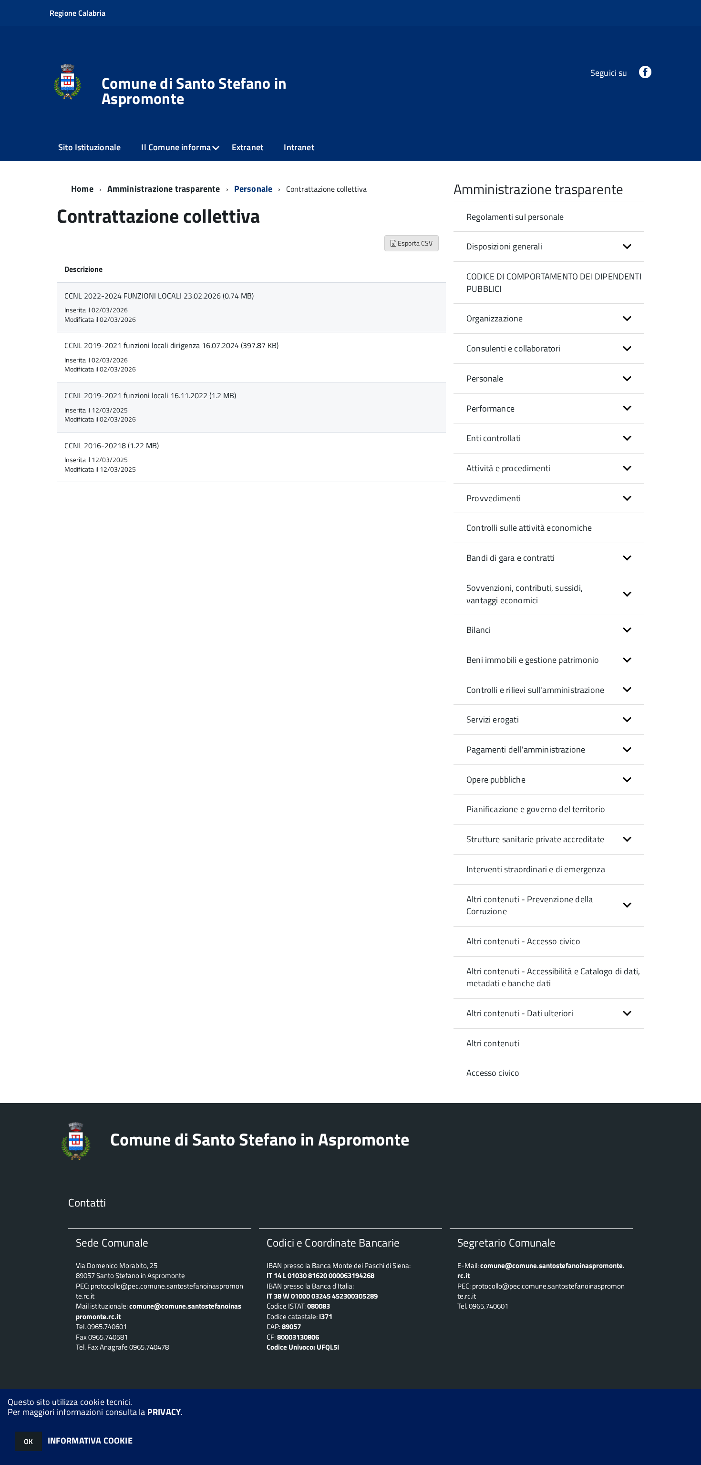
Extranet (247, 147)
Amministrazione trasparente (163, 188)
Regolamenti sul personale (515, 216)
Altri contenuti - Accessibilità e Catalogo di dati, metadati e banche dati (553, 977)
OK (28, 1441)
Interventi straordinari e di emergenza (535, 869)
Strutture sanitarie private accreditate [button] (535, 839)
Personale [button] (485, 378)
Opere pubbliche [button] (496, 779)
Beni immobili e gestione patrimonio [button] (532, 659)
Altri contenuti (492, 1043)
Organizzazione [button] (494, 318)
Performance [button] (490, 408)
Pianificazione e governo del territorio (535, 809)
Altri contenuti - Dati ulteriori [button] (519, 1013)
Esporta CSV (414, 243)
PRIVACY (164, 1411)
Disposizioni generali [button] (504, 246)
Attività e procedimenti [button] (508, 468)
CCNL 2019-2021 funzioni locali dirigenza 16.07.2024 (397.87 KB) (171, 345)
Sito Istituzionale (89, 147)
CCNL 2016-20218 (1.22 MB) (111, 445)
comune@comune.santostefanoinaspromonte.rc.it (541, 1270)
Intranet (299, 147)
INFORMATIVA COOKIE (90, 1440)
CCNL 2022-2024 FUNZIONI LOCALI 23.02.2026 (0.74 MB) (159, 295)
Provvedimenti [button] (493, 498)
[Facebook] (645, 72)
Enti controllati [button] (493, 438)
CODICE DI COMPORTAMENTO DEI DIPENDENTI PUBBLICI (553, 282)
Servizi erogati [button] (492, 719)
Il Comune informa (176, 147)
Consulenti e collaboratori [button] (513, 348)
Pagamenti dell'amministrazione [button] (525, 749)
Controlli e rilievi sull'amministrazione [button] (535, 689)
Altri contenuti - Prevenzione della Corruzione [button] (529, 905)
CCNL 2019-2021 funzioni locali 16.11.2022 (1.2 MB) (150, 395)
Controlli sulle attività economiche (529, 527)
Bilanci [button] (478, 629)
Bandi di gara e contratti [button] (510, 557)
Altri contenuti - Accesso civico (523, 941)
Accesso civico (493, 1072)
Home (82, 188)
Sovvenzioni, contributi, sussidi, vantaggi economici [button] (524, 594)
